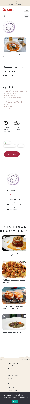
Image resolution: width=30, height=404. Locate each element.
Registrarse (11, 4)
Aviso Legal (11, 387)
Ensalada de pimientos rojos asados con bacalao (13, 255)
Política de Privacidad (14, 390)
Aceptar (15, 401)
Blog (9, 383)
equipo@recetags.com (14, 366)
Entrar (19, 4)
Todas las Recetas (13, 375)
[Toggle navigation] (26, 10)
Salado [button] (21, 146)
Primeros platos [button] (10, 146)
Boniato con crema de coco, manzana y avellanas (13, 307)
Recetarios (11, 378)
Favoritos (10, 381)
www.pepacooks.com (14, 194)
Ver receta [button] (12, 154)
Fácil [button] (8, 143)
